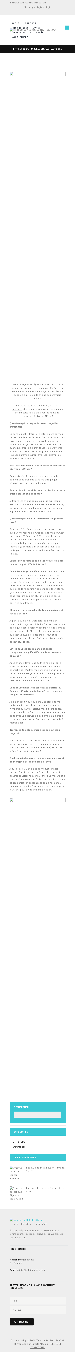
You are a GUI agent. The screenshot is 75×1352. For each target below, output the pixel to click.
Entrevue (17, 1146)
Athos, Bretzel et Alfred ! (39, 415)
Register (40, 7)
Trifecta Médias (39, 1343)
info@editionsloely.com (32, 1270)
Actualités (36, 32)
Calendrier (18, 32)
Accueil (16, 23)
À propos (30, 23)
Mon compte (29, 7)
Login (48, 7)
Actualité (17, 1142)
